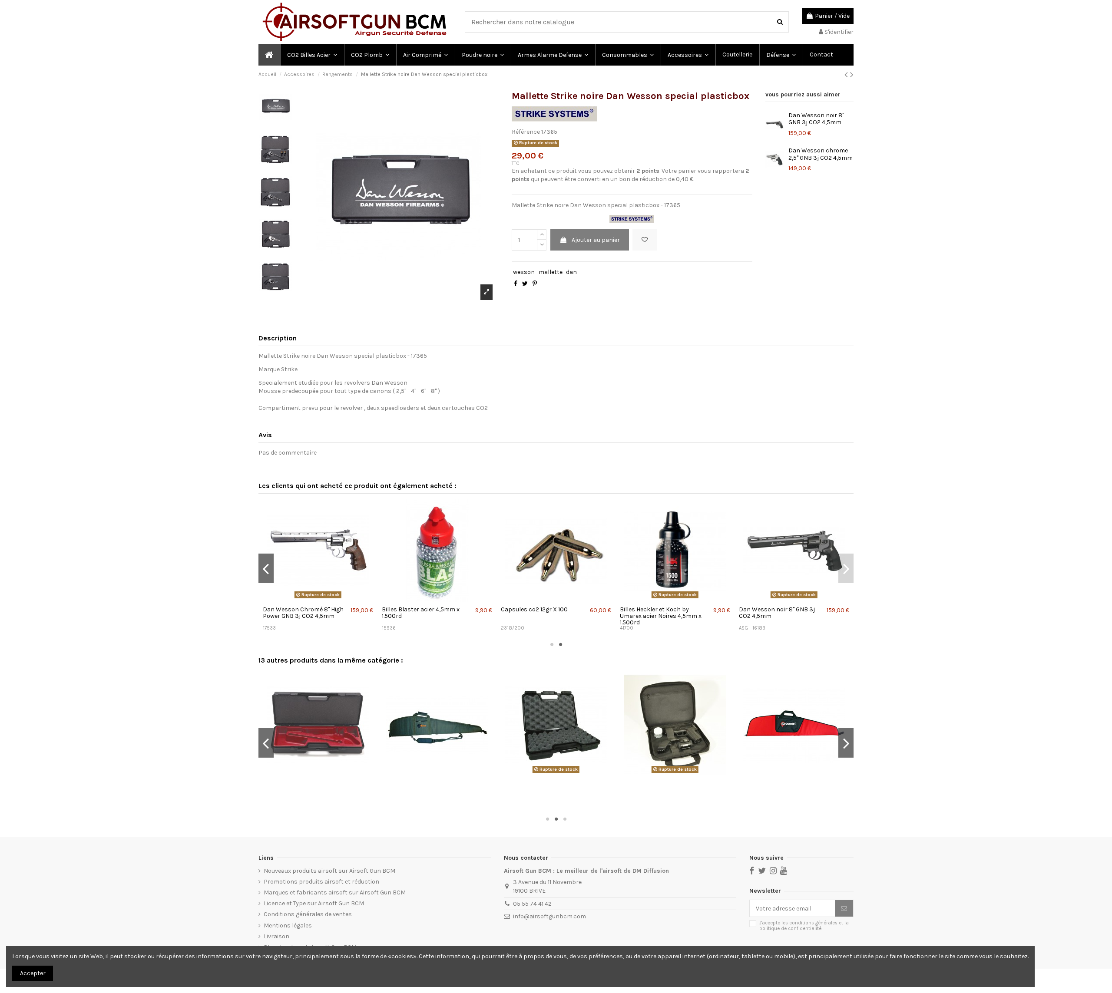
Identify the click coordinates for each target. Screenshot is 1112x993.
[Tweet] (525, 283)
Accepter (33, 973)
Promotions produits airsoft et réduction (321, 881)
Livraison (276, 936)
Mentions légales (288, 925)
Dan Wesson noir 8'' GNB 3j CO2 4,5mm (816, 119)
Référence (526, 131)
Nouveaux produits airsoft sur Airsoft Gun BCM (329, 870)
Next (846, 568)
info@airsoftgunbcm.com (549, 916)
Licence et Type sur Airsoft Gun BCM (314, 903)
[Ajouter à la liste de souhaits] (644, 240)
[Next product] (852, 74)
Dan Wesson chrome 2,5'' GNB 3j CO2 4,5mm (820, 154)
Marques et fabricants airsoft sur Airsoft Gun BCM (335, 892)
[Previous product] (847, 74)
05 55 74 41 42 (532, 903)
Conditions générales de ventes (308, 914)
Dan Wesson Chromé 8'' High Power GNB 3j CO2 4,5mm (303, 613)
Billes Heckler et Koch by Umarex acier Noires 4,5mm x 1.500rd (661, 616)
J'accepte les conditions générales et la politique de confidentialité (804, 925)
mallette (551, 272)
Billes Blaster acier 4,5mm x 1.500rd (421, 613)
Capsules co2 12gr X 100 (534, 609)
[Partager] (515, 283)
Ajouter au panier (596, 240)
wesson (524, 272)
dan (571, 272)
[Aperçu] (318, 599)
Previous (266, 568)
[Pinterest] (535, 283)
